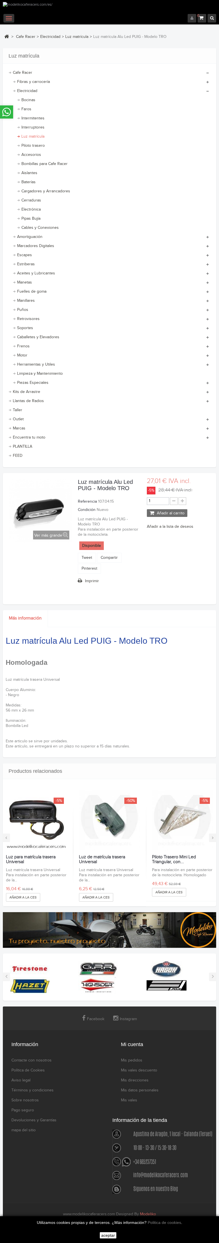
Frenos (23, 346)
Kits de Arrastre (26, 392)
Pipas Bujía (30, 218)
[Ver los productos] (30, 969)
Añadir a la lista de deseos (170, 526)
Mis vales (129, 1100)
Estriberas (26, 264)
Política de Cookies (28, 1070)
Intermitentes (32, 118)
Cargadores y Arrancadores (45, 191)
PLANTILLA (22, 446)
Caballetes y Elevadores (38, 337)
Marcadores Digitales (35, 246)
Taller (17, 410)
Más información (25, 618)
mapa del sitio (23, 1130)
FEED (18, 455)
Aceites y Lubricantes (36, 273)
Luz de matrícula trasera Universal (102, 860)
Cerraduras (31, 200)
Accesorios (31, 154)
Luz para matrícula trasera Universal (31, 860)
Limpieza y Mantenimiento (40, 373)
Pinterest (89, 568)
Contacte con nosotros (31, 1060)
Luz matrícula (32, 136)
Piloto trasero (33, 145)
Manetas (24, 282)
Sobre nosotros (25, 1100)
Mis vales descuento (139, 1070)
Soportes (25, 328)
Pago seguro (22, 1110)
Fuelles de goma (31, 291)
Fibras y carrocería (33, 82)
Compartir (109, 557)
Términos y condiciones (32, 1090)
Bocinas (28, 100)
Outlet (18, 419)
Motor (22, 355)
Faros (26, 109)
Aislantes (29, 173)
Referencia (87, 501)
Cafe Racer (22, 72)
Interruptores (32, 127)
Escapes (24, 255)
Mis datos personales (140, 1090)
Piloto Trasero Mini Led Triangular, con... (174, 860)
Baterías (28, 182)
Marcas (19, 428)
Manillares (26, 300)
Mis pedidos (131, 1060)
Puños (22, 309)
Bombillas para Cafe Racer (44, 164)
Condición (87, 510)
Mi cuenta (132, 1044)
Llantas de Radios (28, 401)
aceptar (108, 1235)
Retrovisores (28, 319)
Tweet (87, 557)
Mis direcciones (135, 1080)
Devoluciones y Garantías (33, 1120)
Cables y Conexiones (40, 227)
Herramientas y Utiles (36, 364)
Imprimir (92, 581)
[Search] (212, 18)
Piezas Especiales (32, 382)
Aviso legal (21, 1080)
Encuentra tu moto (29, 437)
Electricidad (27, 91)
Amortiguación (29, 237)
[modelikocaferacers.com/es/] (109, 8)
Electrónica (31, 209)
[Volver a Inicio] (6, 36)
